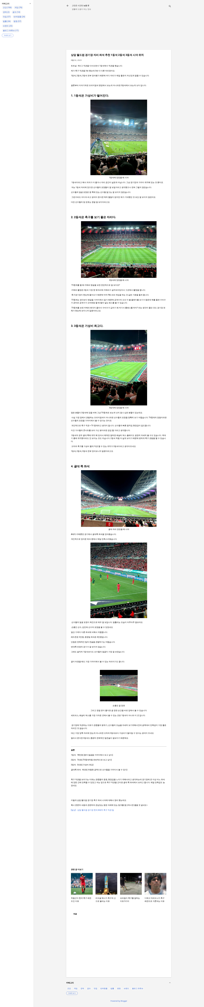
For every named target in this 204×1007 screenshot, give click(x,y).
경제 (82, 988)
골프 (89, 988)
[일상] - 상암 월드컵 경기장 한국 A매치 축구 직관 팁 (92, 810)
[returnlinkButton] (67, 6)
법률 (112, 988)
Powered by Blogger (118, 1001)
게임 (75, 988)
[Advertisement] (118, 31)
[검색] (169, 6)
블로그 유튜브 (137, 988)
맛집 (95, 988)
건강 (69, 988)
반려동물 (103, 988)
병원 (119, 988)
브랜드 (126, 988)
